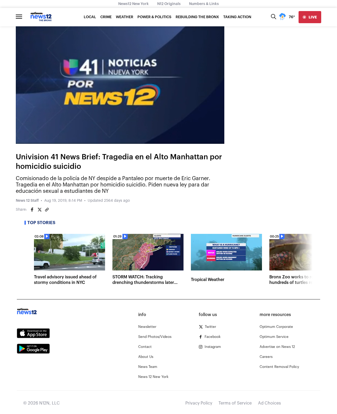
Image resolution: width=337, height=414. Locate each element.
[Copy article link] (47, 210)
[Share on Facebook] (32, 210)
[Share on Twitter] (39, 210)
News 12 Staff (27, 201)
